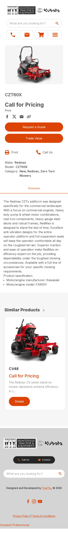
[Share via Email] (21, 116)
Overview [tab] (34, 188)
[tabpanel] (34, 65)
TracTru (46, 488)
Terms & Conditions (43, 516)
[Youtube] (40, 501)
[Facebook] (28, 501)
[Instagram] (34, 501)
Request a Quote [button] (34, 127)
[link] (41, 34)
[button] (13, 34)
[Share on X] (14, 116)
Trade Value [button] (34, 138)
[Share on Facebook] (7, 116)
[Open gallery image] (34, 64)
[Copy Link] (29, 116)
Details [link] (19, 401)
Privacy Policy (21, 516)
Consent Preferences (14, 525)
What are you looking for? (27, 23)
